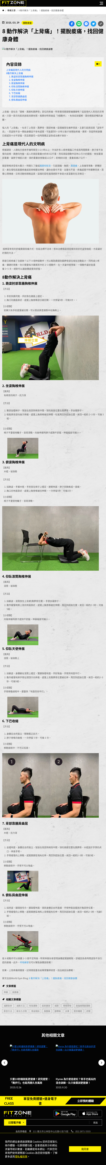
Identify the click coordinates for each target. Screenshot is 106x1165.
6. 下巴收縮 (14, 93)
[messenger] (86, 24)
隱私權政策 (21, 1156)
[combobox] (15, 1122)
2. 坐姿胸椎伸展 (17, 79)
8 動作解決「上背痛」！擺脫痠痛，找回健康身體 (53, 978)
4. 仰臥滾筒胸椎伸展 (19, 86)
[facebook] (72, 24)
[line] (79, 24)
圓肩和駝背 (45, 165)
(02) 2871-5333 (83, 1131)
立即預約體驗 (85, 1101)
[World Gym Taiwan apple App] (90, 1113)
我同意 (85, 1149)
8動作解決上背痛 (14, 73)
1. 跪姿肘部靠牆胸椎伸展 (21, 76)
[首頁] (3, 10)
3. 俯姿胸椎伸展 (17, 83)
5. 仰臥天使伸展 (17, 89)
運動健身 (27, 22)
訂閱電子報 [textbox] (14, 1122)
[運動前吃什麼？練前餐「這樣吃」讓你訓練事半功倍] (30, 1060)
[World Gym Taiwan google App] (65, 1113)
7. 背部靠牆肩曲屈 (18, 96)
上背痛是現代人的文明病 (18, 69)
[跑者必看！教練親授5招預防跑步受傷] (76, 1060)
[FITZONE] (13, 3)
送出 (95, 1122)
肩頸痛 (74, 165)
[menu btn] (101, 3)
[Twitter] (93, 24)
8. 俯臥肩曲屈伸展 (18, 99)
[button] (4, 1063)
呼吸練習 (24, 962)
